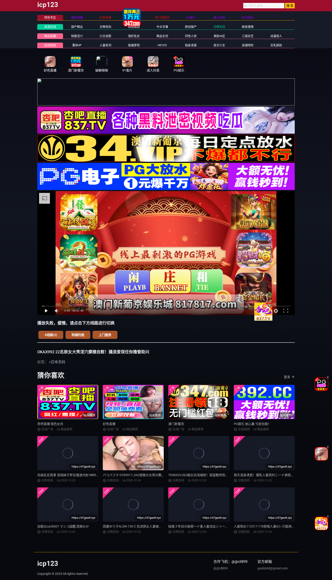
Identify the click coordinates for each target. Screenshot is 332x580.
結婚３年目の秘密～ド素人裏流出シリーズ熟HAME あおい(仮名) (213, 526)
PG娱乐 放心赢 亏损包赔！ (252, 424)
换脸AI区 (219, 36)
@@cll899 (220, 568)
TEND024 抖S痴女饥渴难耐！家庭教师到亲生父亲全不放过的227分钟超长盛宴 (223, 475)
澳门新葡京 (176, 424)
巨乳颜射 (276, 45)
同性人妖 (191, 36)
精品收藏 (50, 36)
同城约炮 (78, 335)
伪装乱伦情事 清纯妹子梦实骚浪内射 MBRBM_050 (72, 475)
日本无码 (58, 362)
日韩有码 (105, 26)
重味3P (77, 45)
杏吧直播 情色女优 (50, 424)
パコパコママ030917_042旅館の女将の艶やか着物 (138, 475)
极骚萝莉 (134, 45)
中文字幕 (162, 26)
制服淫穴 (77, 36)
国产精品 (77, 26)
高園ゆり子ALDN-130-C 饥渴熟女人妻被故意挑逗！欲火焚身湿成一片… (152, 526)
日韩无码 (219, 26)
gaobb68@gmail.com (272, 568)
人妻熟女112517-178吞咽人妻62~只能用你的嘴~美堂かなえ (276, 526)
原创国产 (191, 26)
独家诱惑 (191, 45)
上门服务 (105, 335)
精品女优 (162, 36)
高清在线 (50, 26)
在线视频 (50, 45)
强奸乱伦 (134, 36)
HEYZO (162, 45)
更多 (287, 377)
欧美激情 (248, 26)
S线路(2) (51, 335)
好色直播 (109, 424)
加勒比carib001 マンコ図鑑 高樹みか (63, 526)
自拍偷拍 (134, 26)
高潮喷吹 (248, 45)
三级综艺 (248, 36)
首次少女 (219, 45)
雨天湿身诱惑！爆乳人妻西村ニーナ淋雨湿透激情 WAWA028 (276, 475)
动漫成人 (276, 36)
